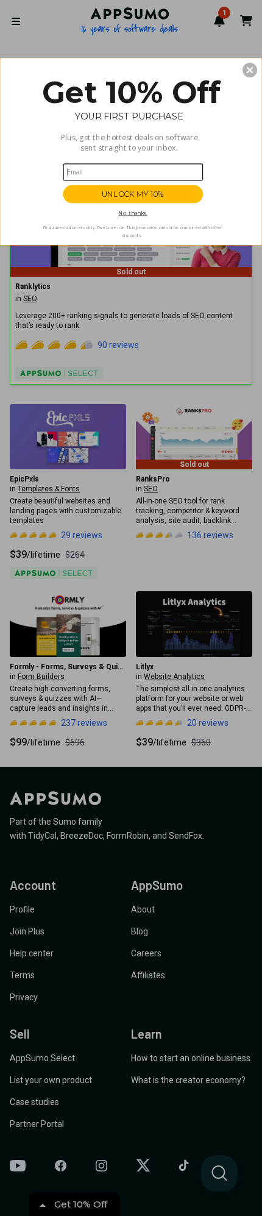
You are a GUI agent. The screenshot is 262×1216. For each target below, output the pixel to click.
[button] (250, 70)
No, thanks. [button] (132, 213)
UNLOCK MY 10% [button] (133, 194)
